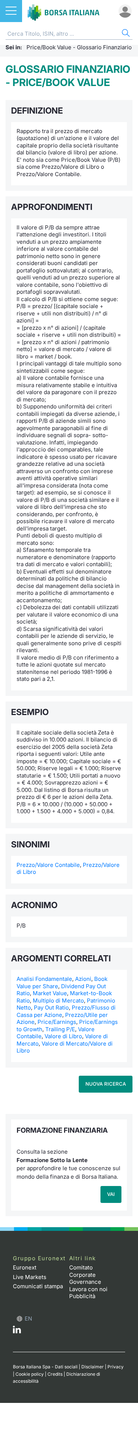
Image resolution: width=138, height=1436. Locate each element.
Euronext (24, 1267)
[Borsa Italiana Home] (63, 11)
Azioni (83, 978)
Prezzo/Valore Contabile (48, 864)
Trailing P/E (60, 1029)
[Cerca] (125, 34)
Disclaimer (92, 1366)
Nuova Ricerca (105, 1084)
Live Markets (29, 1277)
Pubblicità (82, 1296)
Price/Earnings (57, 1021)
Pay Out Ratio (51, 1007)
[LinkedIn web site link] (17, 1331)
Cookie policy (29, 1374)
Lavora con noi (88, 1289)
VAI (111, 1194)
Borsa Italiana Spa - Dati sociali (45, 1366)
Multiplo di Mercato (58, 1000)
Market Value (50, 993)
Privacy (115, 1366)
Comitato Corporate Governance (85, 1274)
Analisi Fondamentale (44, 978)
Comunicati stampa (38, 1286)
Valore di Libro (63, 1036)
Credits (55, 1374)
